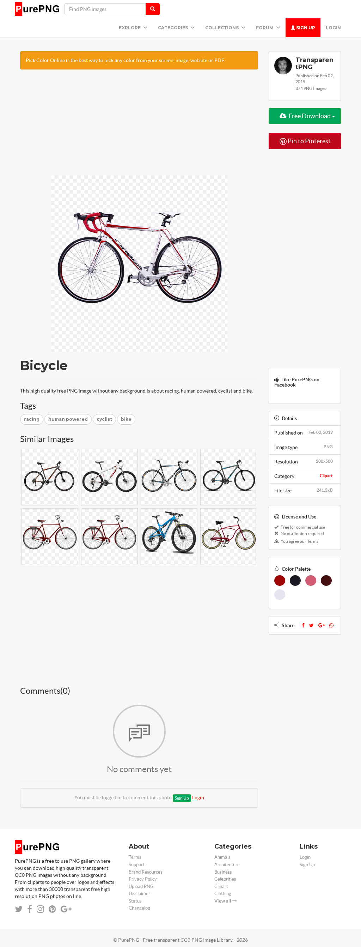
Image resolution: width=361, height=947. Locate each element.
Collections (222, 27)
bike (126, 419)
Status (135, 901)
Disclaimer (139, 893)
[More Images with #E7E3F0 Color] (279, 594)
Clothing (222, 893)
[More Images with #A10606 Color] (279, 580)
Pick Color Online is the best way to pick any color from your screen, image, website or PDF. (125, 60)
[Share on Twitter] (19, 909)
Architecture (227, 864)
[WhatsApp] (331, 625)
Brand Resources (146, 872)
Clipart (326, 475)
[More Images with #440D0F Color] (326, 580)
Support (137, 864)
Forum (265, 27)
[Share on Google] (66, 909)
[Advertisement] (139, 126)
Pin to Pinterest (309, 141)
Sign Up (305, 27)
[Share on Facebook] (29, 909)
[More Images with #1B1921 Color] (295, 580)
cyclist (104, 419)
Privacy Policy (143, 879)
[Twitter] (311, 625)
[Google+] (321, 625)
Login (333, 27)
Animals (222, 857)
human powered (68, 419)
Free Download (310, 116)
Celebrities (225, 879)
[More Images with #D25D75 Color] (310, 580)
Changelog (139, 908)
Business (223, 872)
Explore (130, 27)
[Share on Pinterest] (52, 909)
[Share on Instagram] (40, 909)
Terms (135, 857)
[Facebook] (303, 625)
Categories (173, 27)
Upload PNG (141, 886)
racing (31, 419)
